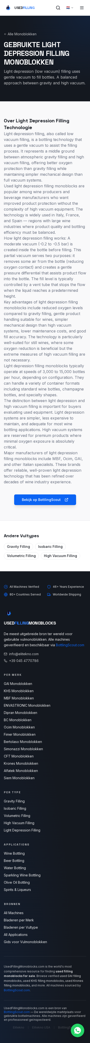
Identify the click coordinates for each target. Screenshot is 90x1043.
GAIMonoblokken (18, 684)
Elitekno (18, 1027)
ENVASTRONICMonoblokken (27, 705)
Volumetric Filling (21, 556)
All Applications (16, 935)
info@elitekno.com (24, 654)
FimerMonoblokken (20, 734)
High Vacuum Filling (60, 556)
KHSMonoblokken (19, 691)
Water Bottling (15, 868)
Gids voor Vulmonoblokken (25, 942)
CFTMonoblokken (19, 756)
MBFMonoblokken (19, 698)
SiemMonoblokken (19, 778)
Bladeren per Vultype (21, 927)
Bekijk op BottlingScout (41, 500)
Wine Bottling (14, 853)
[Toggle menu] (82, 7)
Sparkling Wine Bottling (22, 875)
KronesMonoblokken (21, 763)
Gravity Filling (18, 546)
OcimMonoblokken (19, 727)
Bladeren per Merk (19, 920)
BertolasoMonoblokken (23, 742)
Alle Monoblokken (22, 34)
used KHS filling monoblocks (43, 981)
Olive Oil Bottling (17, 882)
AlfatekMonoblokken (21, 771)
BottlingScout (67, 1027)
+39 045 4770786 (24, 661)
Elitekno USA (41, 1027)
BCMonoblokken (17, 720)
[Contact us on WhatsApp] (77, 1030)
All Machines (14, 913)
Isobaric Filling (50, 546)
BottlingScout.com (70, 645)
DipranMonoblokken (20, 713)
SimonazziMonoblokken (23, 749)
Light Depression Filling (22, 830)
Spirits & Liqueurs (17, 890)
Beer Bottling (14, 861)
